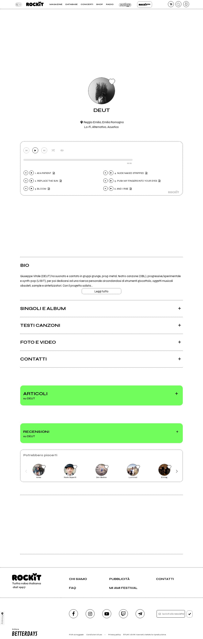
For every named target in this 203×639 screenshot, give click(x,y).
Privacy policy (114, 634)
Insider (125, 5)
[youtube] (106, 613)
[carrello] (171, 4)
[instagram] (90, 613)
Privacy (2, 619)
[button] (26, 471)
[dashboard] (186, 4)
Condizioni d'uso (94, 634)
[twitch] (123, 613)
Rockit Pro (144, 4)
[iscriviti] (190, 614)
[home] (35, 4)
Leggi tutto (101, 291)
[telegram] (140, 613)
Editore (14, 630)
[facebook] (73, 613)
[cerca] (178, 4)
